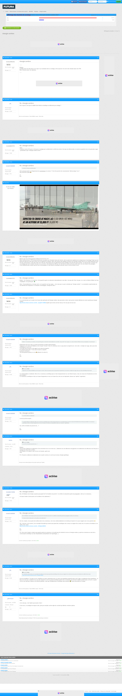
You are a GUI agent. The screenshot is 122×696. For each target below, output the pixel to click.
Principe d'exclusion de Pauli (54, 653)
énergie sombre (4, 667)
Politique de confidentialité (105, 691)
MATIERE (31, 11)
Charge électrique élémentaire (67, 653)
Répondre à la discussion (11, 28)
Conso (90, 691)
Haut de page (113, 691)
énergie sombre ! (4, 659)
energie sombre (4, 670)
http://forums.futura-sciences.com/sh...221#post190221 (33, 526)
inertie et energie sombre (6, 662)
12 (102, 17)
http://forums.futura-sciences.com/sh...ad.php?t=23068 (33, 302)
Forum (7, 11)
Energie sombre (4, 665)
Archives (86, 691)
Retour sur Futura (83, 1)
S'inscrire (74, 1)
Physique (36, 11)
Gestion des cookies (95, 691)
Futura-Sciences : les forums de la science (19, 11)
